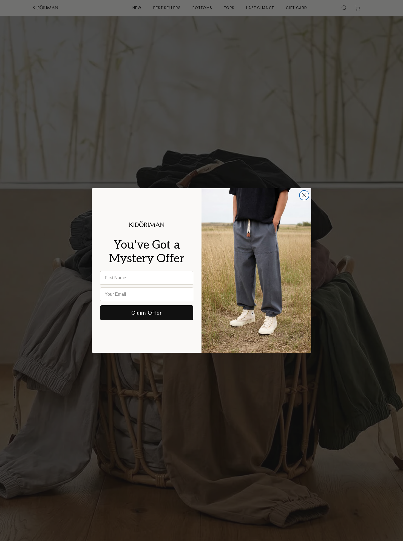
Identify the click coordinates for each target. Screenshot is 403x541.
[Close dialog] (304, 195)
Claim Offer (146, 312)
